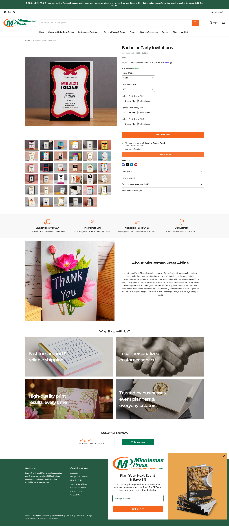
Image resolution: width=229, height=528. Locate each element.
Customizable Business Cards (60, 32)
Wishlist (184, 32)
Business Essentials (148, 32)
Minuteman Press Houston (136, 53)
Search (27, 515)
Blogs (89, 515)
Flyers (132, 32)
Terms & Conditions (78, 484)
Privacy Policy (76, 491)
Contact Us (75, 495)
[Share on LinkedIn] (131, 164)
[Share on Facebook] (123, 164)
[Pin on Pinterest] (135, 164)
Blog (175, 32)
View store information (133, 149)
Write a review (138, 442)
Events (165, 32)
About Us (74, 473)
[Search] (195, 23)
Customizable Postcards (88, 32)
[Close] (224, 456)
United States (216, 12)
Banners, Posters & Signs (114, 32)
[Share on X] (127, 164)
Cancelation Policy (78, 487)
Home (41, 32)
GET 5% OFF (138, 509)
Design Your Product (78, 476)
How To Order (76, 480)
